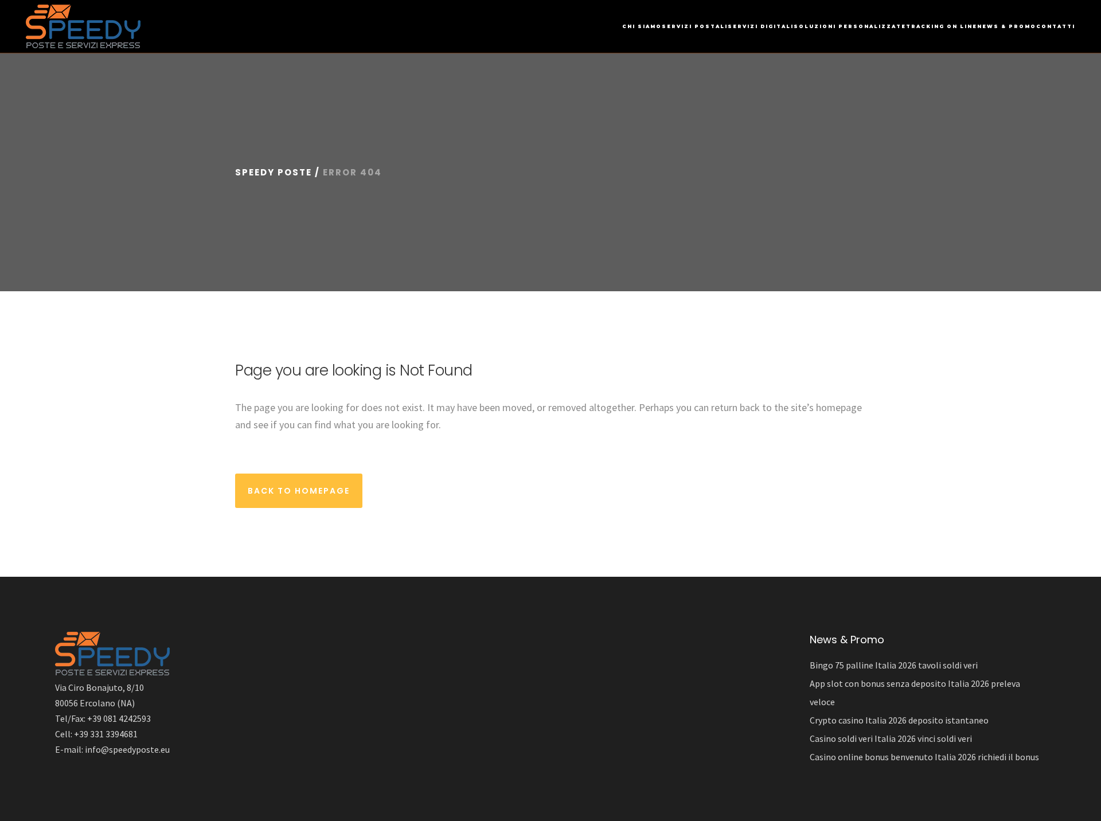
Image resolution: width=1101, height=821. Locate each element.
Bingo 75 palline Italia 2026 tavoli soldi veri (894, 665)
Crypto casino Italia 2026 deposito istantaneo (899, 720)
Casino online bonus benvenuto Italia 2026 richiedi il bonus (924, 757)
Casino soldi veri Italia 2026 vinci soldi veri (891, 738)
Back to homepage (299, 490)
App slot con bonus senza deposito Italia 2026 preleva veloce (915, 692)
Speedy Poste (273, 172)
